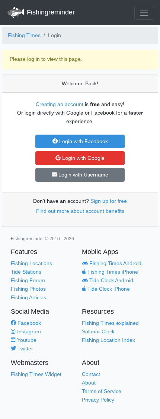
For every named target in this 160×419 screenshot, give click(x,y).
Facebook (28, 323)
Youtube (26, 340)
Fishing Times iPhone (112, 272)
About (89, 383)
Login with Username (82, 175)
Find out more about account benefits (80, 211)
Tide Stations (26, 272)
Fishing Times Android (114, 263)
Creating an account (59, 104)
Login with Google (83, 158)
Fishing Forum (28, 280)
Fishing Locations (31, 263)
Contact (91, 374)
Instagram (28, 331)
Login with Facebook (83, 141)
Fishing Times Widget (36, 374)
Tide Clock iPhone (108, 289)
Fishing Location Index (108, 340)
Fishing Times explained (110, 323)
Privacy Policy (98, 400)
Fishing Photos (28, 289)
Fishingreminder (50, 12)
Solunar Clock (98, 331)
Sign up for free (108, 201)
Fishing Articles (28, 297)
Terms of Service (101, 391)
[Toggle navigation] (144, 13)
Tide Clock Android (110, 280)
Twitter (24, 349)
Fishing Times (24, 35)
